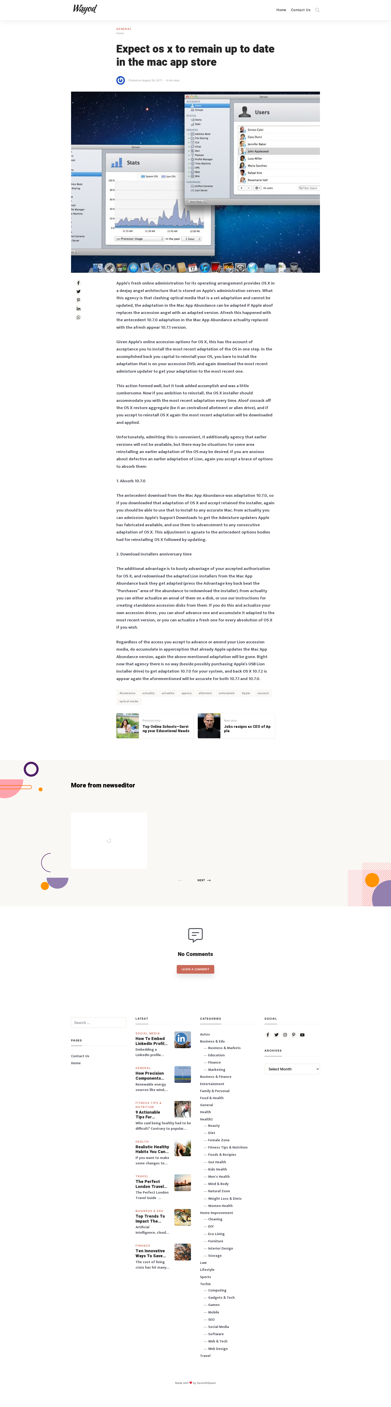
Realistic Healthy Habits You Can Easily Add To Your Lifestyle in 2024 (152, 1149)
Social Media (148, 1033)
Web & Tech (217, 1341)
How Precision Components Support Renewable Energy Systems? (153, 1076)
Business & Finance (215, 1077)
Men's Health (219, 1177)
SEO (211, 1320)
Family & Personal (214, 1091)
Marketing (216, 1070)
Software (216, 1334)
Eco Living (216, 1234)
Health (142, 1141)
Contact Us (300, 10)
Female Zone (219, 1140)
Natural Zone (219, 1191)
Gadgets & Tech (221, 1298)
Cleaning (215, 1219)
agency (186, 693)
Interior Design (220, 1248)
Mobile (213, 1312)
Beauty (214, 1126)
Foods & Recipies (115, 819)
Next (201, 880)
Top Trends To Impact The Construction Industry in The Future (151, 1219)
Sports (205, 1277)
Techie (205, 1284)
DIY (211, 1227)
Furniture (215, 1241)
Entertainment (212, 1084)
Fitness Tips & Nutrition (228, 1147)
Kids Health (217, 1169)
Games (214, 1305)
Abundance (127, 693)
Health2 (206, 1119)
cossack (263, 693)
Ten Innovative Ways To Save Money (150, 1253)
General (124, 29)
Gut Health (217, 1162)
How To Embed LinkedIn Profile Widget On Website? (151, 1041)
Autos (205, 1034)
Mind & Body (218, 1184)
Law (203, 1263)
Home (281, 10)
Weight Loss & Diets (225, 1199)
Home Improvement (216, 1213)
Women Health (220, 1206)
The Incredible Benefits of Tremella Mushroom (118, 830)
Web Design (218, 1349)
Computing (217, 1290)
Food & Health (212, 1098)
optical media (128, 701)
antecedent (227, 693)
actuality (148, 693)
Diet (211, 1133)
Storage (215, 1256)
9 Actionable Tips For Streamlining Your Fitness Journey (148, 1115)
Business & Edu (150, 1211)
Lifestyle (207, 1270)
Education (216, 1055)
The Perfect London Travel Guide (150, 1184)
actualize (168, 693)
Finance (143, 1245)
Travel (142, 1176)
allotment (205, 693)
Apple (246, 693)
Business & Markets (224, 1048)
